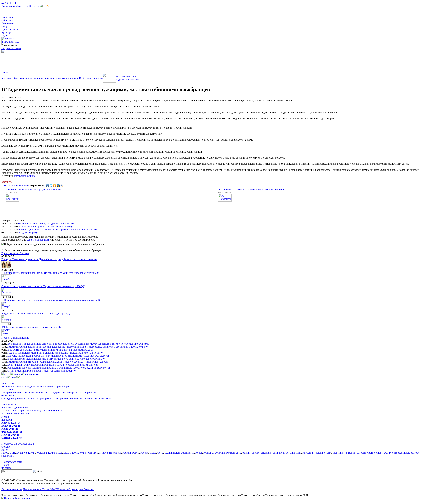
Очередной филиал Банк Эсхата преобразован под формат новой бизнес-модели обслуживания (56, 397)
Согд (160, 452)
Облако (5, 446)
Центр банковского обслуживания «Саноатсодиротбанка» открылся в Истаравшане (49, 391)
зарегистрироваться (38, 239)
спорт (40, 78)
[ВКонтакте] (47, 186)
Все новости (8, 6)
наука (75, 78)
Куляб (51, 452)
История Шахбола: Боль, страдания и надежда (44, 223)
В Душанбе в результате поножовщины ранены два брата (34, 313)
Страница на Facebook (81, 489)
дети (275, 452)
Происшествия (9, 29)
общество (18, 78)
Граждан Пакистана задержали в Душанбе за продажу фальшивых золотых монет (47, 259)
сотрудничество (366, 452)
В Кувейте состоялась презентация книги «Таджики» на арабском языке (48, 349)
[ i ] (3, 14)
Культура (6, 32)
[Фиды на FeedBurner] (23, 2)
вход (4, 48)
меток (4, 449)
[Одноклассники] (55, 186)
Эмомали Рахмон (225, 452)
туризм (393, 452)
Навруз (103, 452)
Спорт (5, 26)
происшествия (52, 78)
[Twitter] (51, 186)
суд (386, 452)
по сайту (6, 467)
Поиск (5, 464)
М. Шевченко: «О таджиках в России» (127, 78)
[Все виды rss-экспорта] (25, 2)
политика (6, 78)
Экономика (7, 23)
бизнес (255, 452)
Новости (6, 72)
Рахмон (126, 452)
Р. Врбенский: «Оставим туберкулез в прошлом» (33, 189)
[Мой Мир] (58, 186)
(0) (72, 223)
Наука (4, 35)
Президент (115, 452)
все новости (8, 413)
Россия (144, 452)
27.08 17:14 (9, 2)
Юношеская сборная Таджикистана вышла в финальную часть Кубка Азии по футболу (57, 367)
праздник (350, 452)
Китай (31, 452)
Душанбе (21, 452)
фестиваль (404, 452)
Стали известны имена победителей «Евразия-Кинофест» (40, 370)
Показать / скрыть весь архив (18, 443)
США (153, 452)
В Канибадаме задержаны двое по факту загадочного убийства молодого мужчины (48, 272)
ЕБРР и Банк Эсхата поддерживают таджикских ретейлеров (35, 385)
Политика (7, 17)
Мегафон (93, 452)
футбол (415, 452)
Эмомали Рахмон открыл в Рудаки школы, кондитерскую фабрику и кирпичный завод (56, 361)
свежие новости (94, 78)
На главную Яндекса (16, 185)
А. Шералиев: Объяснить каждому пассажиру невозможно (251, 189)
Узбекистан (187, 452)
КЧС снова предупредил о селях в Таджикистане (29, 327)
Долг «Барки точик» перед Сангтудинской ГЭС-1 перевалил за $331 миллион (51, 364)
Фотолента (22, 6)
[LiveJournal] (62, 186)
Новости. (15, 337)
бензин (246, 452)
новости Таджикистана (14, 407)
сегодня (17, 374)
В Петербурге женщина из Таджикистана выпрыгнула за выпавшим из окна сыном (49, 300)
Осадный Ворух (27, 232)
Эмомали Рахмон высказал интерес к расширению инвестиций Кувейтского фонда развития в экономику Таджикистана (76, 346)
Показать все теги (11, 461)
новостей (6, 419)
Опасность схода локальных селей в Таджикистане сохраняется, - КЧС (41, 286)
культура (66, 78)
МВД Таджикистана (74, 452)
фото (4, 377)
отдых (327, 452)
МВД (59, 452)
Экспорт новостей (11, 489)
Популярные (8, 404)
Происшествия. (15, 253)
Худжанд (208, 452)
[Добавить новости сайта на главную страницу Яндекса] (18, 2)
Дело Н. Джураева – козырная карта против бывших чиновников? (56, 229)
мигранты (295, 452)
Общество (7, 20)
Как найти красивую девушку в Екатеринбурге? (34, 410)
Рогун (135, 452)
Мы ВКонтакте (59, 489)
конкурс (283, 452)
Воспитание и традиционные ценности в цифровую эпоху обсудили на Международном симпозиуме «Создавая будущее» (77, 343)
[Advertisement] (62, 60)
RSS (81, 78)
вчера (7, 374)
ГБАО (4, 452)
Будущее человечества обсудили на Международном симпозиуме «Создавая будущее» (56, 355)
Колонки (34, 6)
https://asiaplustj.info (25, 175)
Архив (5, 416)
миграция (307, 452)
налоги (319, 452)
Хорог (198, 452)
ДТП (12, 452)
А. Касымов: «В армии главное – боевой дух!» (44, 226)
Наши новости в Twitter (36, 489)
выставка (266, 452)
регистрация (14, 48)
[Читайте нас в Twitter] (20, 2)
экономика (30, 78)
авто (238, 452)
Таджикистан (172, 452)
